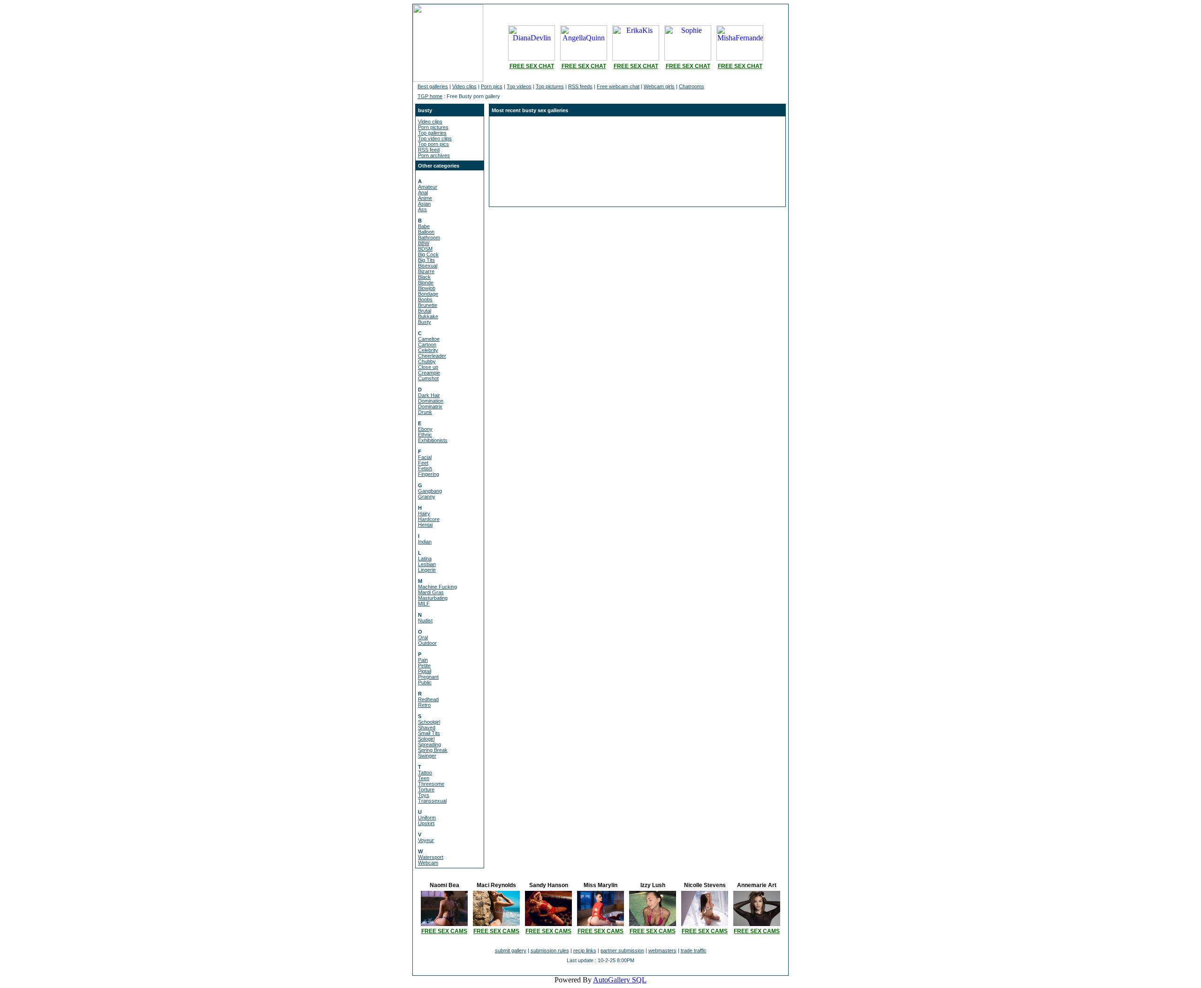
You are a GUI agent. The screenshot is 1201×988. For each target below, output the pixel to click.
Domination (430, 401)
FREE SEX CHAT (531, 66)
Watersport (430, 857)
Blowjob (426, 288)
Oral (423, 637)
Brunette (427, 305)
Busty (424, 322)
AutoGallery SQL (619, 980)
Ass (422, 209)
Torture (426, 789)
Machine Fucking (437, 587)
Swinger (427, 755)
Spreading (429, 744)
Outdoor (427, 643)
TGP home (430, 96)
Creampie (429, 372)
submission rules (550, 950)
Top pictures (550, 86)
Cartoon (427, 344)
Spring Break (433, 750)
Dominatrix (430, 406)
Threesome (431, 784)
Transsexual (432, 801)
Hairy (424, 513)
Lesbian (427, 564)
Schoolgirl (429, 722)
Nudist (425, 620)
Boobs (425, 299)
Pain (423, 660)
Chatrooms (691, 86)
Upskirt (426, 823)
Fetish (425, 468)
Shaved (426, 727)
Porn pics (491, 86)
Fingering (428, 474)
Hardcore (429, 519)
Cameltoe (429, 339)
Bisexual (427, 265)
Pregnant (428, 677)
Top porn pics (433, 144)
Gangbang (430, 491)
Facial (425, 457)
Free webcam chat (618, 86)
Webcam (428, 862)
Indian (425, 541)
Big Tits (426, 260)
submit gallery (510, 950)
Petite (424, 665)
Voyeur (426, 840)
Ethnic (425, 434)
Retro (424, 705)
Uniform (427, 817)
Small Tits (429, 733)
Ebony (425, 429)
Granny (426, 496)
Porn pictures (433, 127)
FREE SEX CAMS (444, 931)
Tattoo (425, 772)
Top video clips (435, 138)
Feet (423, 463)
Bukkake (428, 316)
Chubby (427, 361)
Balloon (426, 232)
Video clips (464, 86)
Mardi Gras (431, 592)
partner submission (622, 950)
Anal (423, 192)
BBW (423, 243)
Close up (428, 367)
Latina (425, 558)
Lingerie (427, 570)
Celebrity (428, 350)
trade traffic (694, 950)
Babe (424, 226)
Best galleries (433, 86)
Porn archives (434, 155)
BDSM (425, 249)
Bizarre (426, 271)
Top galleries (432, 133)
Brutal (424, 311)
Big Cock (428, 254)
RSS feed (429, 150)
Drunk (425, 412)
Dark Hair (429, 395)
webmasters (662, 950)
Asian (424, 204)
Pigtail (424, 671)
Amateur (427, 187)
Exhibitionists (433, 440)
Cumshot (428, 378)
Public (425, 682)
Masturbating (433, 598)
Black (424, 277)
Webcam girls (659, 86)
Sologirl (426, 739)
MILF (424, 603)
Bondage (428, 294)
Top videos (519, 86)
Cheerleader (432, 356)
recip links (584, 950)
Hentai (425, 525)
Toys (423, 795)
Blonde (425, 282)
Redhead (428, 699)
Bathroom (429, 237)
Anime (425, 198)
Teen (423, 778)
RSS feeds (580, 86)
